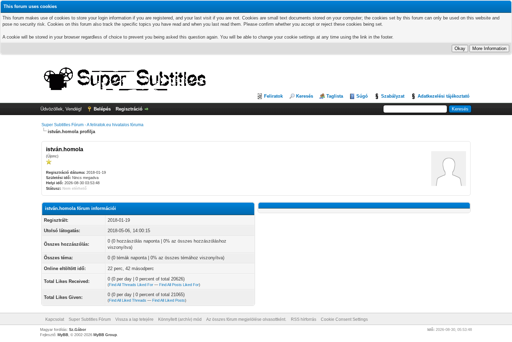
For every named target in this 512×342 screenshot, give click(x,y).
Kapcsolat (54, 319)
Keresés (304, 96)
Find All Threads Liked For (131, 285)
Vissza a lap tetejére (134, 319)
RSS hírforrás (303, 319)
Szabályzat (392, 96)
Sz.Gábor (77, 329)
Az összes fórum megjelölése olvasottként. (246, 319)
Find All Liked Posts (168, 300)
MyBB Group (105, 335)
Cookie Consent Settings (344, 319)
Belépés (102, 109)
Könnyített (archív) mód (180, 319)
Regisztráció (129, 109)
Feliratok (273, 96)
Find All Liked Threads (127, 300)
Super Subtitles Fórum (90, 319)
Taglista (334, 96)
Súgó (362, 96)
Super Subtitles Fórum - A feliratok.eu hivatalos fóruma (92, 124)
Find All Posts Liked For (179, 285)
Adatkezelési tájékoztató (444, 96)
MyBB (62, 335)
